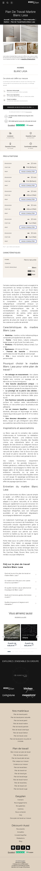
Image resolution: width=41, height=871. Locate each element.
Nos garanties (20, 806)
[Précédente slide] (3, 637)
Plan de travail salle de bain (20, 758)
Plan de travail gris (20, 773)
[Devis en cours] (11, 2)
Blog (20, 841)
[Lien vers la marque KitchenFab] (29, 690)
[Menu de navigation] (3, 3)
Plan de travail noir (20, 770)
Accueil (6, 19)
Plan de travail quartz (20, 714)
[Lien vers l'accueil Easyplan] (33, 2)
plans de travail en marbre (22, 320)
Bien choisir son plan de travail (20, 752)
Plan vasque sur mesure (20, 761)
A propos (20, 800)
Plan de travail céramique (20, 730)
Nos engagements (20, 803)
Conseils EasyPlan (21, 835)
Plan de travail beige (20, 777)
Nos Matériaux (16, 19)
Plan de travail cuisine (20, 755)
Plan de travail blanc (20, 767)
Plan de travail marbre (20, 723)
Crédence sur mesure (20, 764)
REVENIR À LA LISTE (20, 617)
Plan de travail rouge (20, 789)
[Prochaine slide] (38, 637)
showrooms (29, 112)
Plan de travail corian (20, 736)
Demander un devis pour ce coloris (19, 107)
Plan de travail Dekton (20, 733)
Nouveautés (20, 829)
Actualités (20, 832)
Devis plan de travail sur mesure (20, 818)
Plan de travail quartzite (20, 727)
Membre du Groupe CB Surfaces (20, 867)
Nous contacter (20, 812)
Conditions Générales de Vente (20, 865)
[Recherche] (7, 3)
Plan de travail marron (20, 780)
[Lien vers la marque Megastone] (9, 696)
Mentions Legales (20, 862)
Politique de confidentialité (20, 864)
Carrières (20, 809)
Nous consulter (28, 171)
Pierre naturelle (29, 19)
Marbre (6, 22)
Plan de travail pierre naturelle (20, 717)
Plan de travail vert (20, 786)
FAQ (20, 815)
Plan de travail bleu (20, 783)
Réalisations (21, 838)
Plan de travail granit (20, 720)
